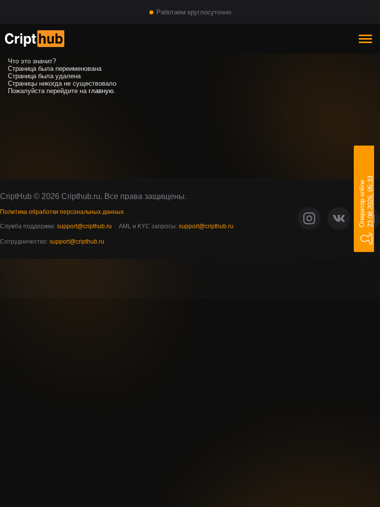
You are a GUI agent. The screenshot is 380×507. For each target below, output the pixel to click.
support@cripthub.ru (84, 226)
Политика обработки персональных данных (62, 211)
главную (101, 91)
